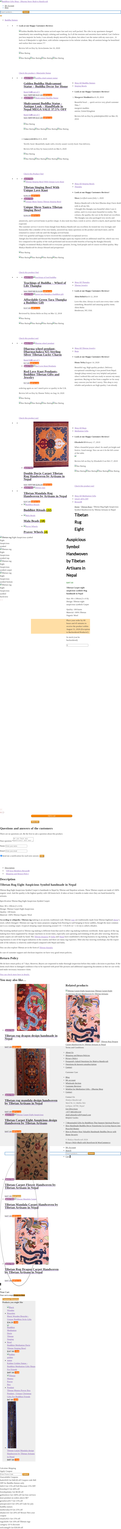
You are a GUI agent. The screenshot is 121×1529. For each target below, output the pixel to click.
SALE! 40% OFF (81, 499)
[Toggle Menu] (1, 15)
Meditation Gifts (81, 431)
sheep (115, 920)
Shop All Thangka (82, 282)
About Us (69, 1052)
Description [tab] (10, 868)
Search (26, 12)
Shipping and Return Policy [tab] (17, 874)
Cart (68, 1156)
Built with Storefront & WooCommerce (94, 1142)
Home (77, 507)
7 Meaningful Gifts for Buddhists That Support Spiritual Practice (93, 1123)
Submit (25, 1474)
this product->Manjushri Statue (38, 73)
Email (2, 851)
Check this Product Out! (34, 174)
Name (2, 846)
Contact (69, 1067)
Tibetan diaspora (41, 937)
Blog (6, 8)
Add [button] (15, 1322)
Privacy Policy (72, 1058)
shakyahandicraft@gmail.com (78, 1115)
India (53, 937)
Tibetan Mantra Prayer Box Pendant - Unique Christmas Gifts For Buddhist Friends (19, 1393)
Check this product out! (29, 338)
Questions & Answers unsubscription (81, 1064)
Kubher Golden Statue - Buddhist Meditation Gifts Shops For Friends (21, 1366)
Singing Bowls (81, 86)
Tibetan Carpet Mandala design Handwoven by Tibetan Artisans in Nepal (21, 1453)
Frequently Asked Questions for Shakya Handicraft (87, 1061)
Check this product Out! (29, 272)
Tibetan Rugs (86, 507)
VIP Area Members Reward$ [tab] (18, 871)
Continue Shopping (10, 1299)
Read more (16, 1196)
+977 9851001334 (73, 1112)
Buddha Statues (11, 20)
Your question (6, 841)
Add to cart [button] (47, 95)
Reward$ (78, 502)
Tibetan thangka (46, 947)
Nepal (61, 937)
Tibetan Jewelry (81, 285)
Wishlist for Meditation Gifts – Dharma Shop (84, 1089)
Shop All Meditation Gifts (85, 496)
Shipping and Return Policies (78, 1055)
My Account (9, 6)
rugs (73, 920)
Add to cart (51, 816)
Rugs (77, 351)
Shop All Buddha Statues (85, 83)
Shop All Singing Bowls (84, 184)
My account (71, 1080)
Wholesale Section (73, 1083)
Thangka (78, 187)
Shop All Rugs (80, 428)
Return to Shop (19, 1295)
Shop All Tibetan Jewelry (85, 348)
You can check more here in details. (15, 974)
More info (35, 822)
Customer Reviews (73, 1086)
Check (22, 73)
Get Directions (72, 1109)
